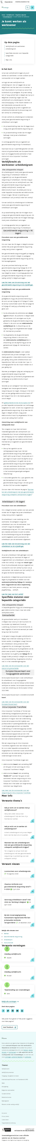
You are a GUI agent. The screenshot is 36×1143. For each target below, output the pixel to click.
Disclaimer (4, 1113)
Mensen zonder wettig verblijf (10, 1104)
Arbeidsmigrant (7, 17)
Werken (6, 934)
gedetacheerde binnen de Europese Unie (17, 403)
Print (22, 1010)
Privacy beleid (5, 1116)
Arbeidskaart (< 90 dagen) (13, 501)
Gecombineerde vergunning (13, 937)
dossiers (4, 1052)
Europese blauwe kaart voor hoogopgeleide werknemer (18, 672)
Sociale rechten (6, 1094)
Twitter (7, 1010)
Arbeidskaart (8, 940)
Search (28, 7)
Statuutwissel (8, 943)
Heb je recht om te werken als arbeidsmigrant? (15, 827)
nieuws (31, 1050)
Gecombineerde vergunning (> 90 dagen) (18, 232)
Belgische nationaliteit (8, 1090)
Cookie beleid (5, 1119)
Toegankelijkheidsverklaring (8, 1123)
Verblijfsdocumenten (8, 1072)
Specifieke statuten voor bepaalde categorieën (17, 54)
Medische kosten (6, 1097)
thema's (25, 1050)
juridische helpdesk (17, 1057)
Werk (3, 1083)
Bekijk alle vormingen (9, 1001)
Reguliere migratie (21, 15)
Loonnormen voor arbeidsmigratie (17, 871)
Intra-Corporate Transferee (14, 707)
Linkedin (12, 1010)
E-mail (17, 1010)
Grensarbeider (8, 615)
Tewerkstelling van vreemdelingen (17, 990)
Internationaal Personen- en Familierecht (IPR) (15, 1079)
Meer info (9, 60)
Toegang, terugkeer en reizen (10, 1076)
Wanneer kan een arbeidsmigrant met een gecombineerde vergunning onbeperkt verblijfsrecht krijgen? (18, 492)
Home (3, 15)
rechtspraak (12, 1052)
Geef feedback (8, 1027)
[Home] (5, 7)
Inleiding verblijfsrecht (12, 954)
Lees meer (32, 821)
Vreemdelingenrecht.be (22, 2)
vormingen (8, 1057)
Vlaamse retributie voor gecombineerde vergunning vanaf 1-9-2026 (17, 886)
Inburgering (5, 1086)
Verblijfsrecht (10, 15)
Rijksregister (5, 1101)
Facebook (3, 1010)
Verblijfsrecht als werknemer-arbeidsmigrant (15, 47)
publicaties (28, 1057)
